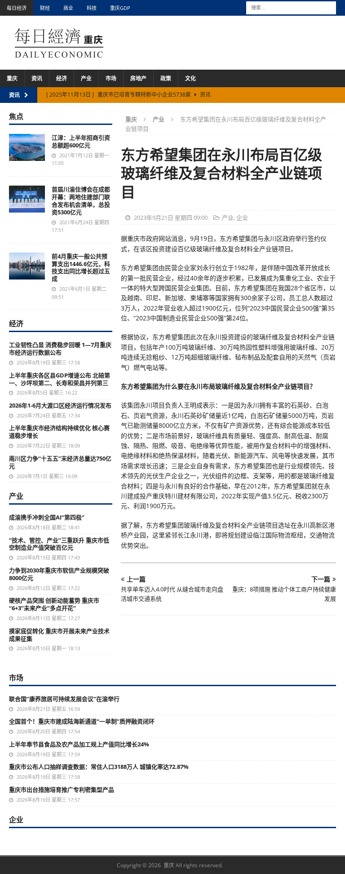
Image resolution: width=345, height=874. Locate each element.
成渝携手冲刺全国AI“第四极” (46, 517)
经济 (61, 78)
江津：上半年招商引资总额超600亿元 (81, 141)
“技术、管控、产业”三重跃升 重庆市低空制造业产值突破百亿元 (59, 544)
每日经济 (17, 7)
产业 (86, 78)
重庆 (12, 78)
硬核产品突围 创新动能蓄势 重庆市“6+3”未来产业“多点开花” (54, 604)
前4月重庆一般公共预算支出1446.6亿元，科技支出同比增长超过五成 (81, 267)
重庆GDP (120, 7)
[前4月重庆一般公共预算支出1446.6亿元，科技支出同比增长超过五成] (27, 266)
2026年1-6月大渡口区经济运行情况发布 (60, 405)
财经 (45, 7)
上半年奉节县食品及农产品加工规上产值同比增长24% (79, 744)
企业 (242, 217)
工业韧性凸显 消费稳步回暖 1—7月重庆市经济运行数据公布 (60, 348)
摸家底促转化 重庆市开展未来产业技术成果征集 (59, 635)
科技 (92, 7)
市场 (111, 78)
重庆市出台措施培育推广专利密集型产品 (61, 789)
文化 (190, 78)
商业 (68, 7)
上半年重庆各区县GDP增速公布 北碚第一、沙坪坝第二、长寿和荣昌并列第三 (59, 379)
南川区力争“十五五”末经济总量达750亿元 (60, 462)
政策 (165, 78)
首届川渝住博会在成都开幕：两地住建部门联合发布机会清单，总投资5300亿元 (81, 200)
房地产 (138, 78)
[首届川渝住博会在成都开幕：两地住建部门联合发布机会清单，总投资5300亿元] (27, 199)
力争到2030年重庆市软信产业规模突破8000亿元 (59, 574)
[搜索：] (291, 7)
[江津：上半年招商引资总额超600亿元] (27, 147)
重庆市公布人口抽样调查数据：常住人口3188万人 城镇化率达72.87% (99, 767)
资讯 (36, 78)
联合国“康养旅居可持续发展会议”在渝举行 (64, 699)
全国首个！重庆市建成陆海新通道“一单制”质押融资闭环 (82, 721)
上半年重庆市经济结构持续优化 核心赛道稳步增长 (59, 431)
